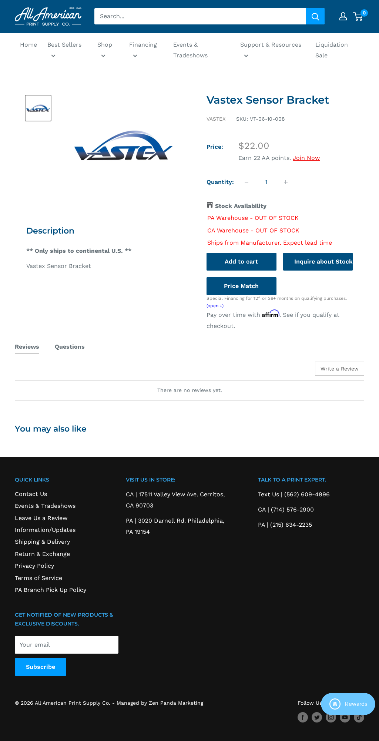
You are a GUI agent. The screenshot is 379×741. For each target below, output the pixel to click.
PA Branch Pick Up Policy (50, 589)
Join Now (306, 157)
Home (28, 44)
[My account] (343, 16)
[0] (358, 16)
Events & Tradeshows (190, 50)
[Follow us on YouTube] (345, 717)
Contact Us (31, 493)
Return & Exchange (42, 553)
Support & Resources (270, 44)
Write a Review (340, 369)
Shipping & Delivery (42, 541)
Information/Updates (45, 529)
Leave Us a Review (41, 518)
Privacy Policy (34, 565)
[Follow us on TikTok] (359, 717)
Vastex (216, 119)
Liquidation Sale (331, 50)
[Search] (315, 16)
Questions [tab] (70, 346)
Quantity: (220, 181)
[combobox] (200, 16)
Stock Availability (240, 205)
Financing (143, 44)
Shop (104, 44)
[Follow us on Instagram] (331, 717)
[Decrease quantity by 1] (246, 182)
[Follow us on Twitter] (317, 717)
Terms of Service (38, 577)
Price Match (241, 285)
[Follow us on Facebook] (303, 717)
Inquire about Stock (323, 261)
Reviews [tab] (27, 346)
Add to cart (241, 261)
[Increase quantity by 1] (286, 182)
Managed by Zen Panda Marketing (160, 703)
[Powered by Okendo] (48, 371)
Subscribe (40, 666)
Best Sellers (64, 44)
